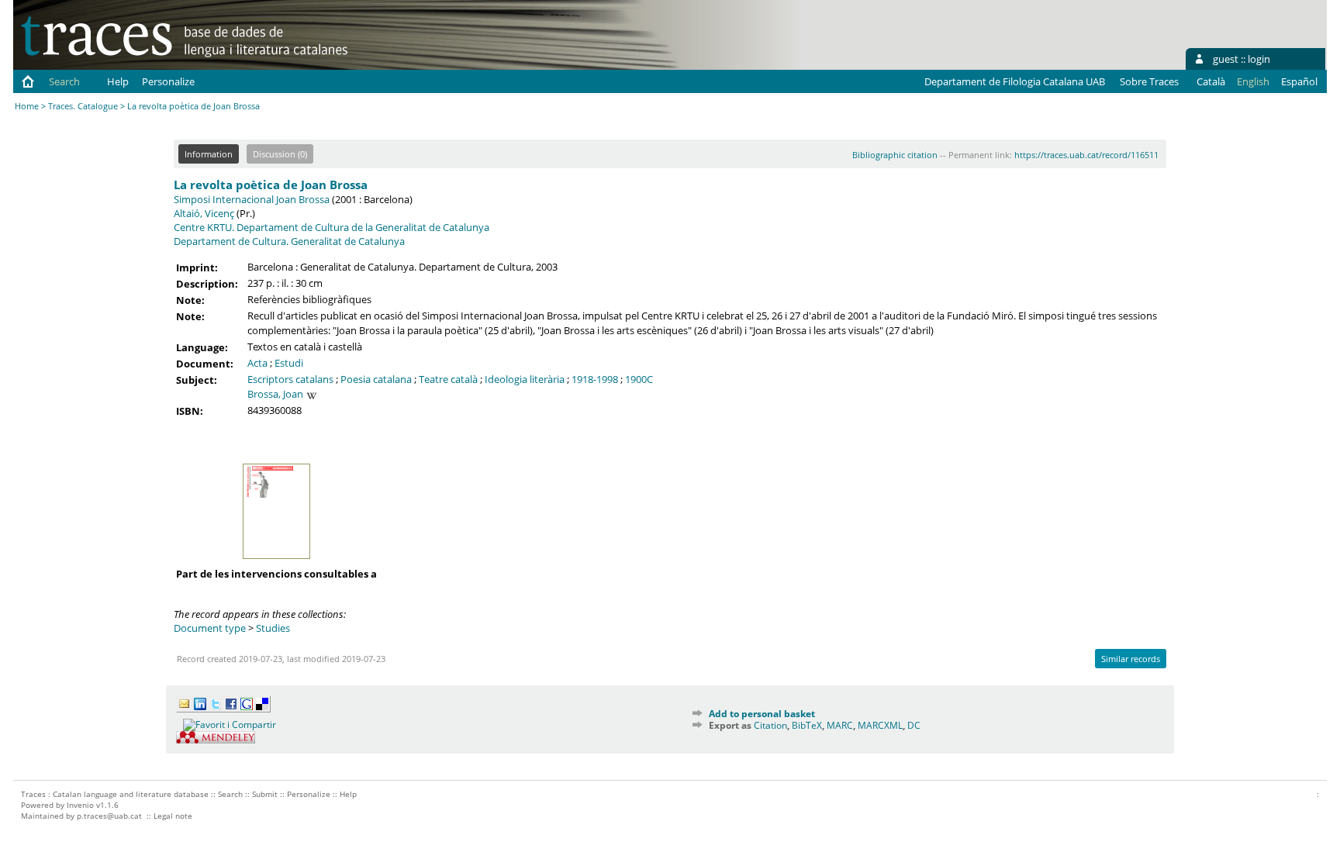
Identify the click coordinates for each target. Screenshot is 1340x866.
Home (27, 106)
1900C (639, 379)
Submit (265, 793)
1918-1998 (595, 379)
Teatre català (448, 379)
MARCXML (880, 725)
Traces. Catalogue (83, 106)
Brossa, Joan (275, 394)
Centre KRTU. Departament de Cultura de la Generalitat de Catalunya (331, 227)
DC (913, 725)
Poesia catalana (376, 379)
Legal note (173, 815)
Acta (257, 363)
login (1259, 59)
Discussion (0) (280, 154)
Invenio (80, 804)
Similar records (1130, 658)
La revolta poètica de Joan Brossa (271, 184)
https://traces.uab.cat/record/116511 (1086, 154)
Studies (273, 628)
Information (209, 154)
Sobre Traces (1149, 81)
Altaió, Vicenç (204, 213)
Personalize (168, 81)
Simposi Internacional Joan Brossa (252, 199)
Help (118, 81)
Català (1211, 81)
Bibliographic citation (895, 154)
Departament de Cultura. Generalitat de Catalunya (289, 241)
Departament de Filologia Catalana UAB (1014, 81)
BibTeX (807, 725)
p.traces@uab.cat (109, 815)
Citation (770, 725)
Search (64, 81)
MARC (840, 725)
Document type (210, 628)
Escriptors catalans (290, 379)
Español (1299, 81)
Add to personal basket (762, 713)
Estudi (289, 363)
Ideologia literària (525, 379)
